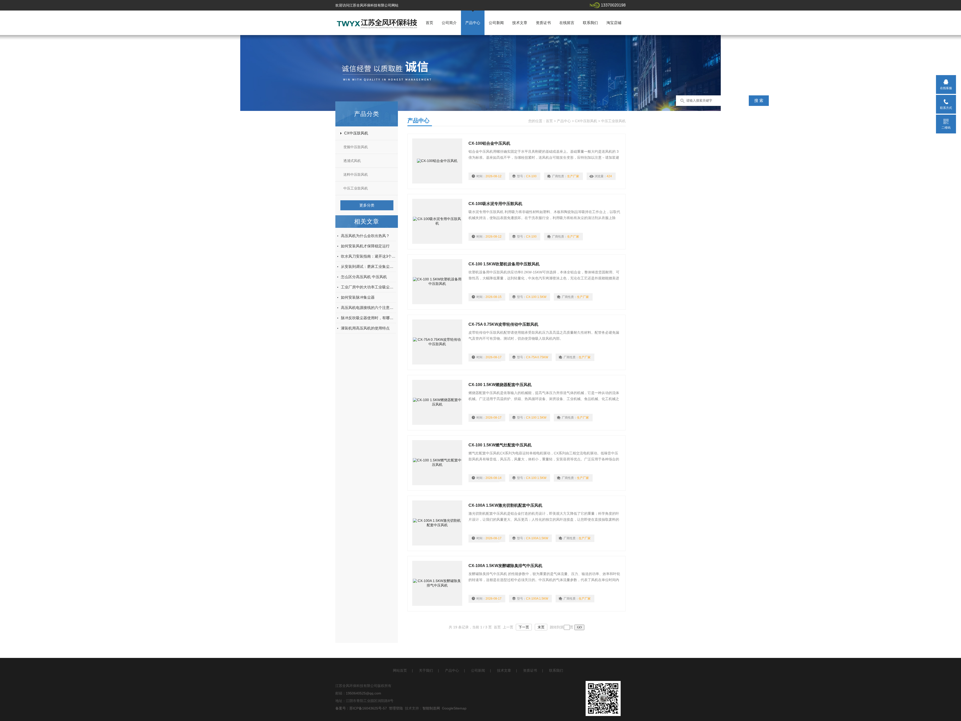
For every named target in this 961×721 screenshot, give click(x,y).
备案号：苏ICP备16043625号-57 (361, 708)
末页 (541, 627)
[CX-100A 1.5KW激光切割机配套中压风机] (437, 523)
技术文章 (519, 23)
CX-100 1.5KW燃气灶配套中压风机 (500, 445)
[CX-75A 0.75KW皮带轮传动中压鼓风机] (437, 342)
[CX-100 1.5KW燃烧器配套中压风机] (437, 402)
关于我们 (426, 670)
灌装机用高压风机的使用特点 (365, 328)
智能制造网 (431, 708)
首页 (429, 23)
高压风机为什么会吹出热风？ (365, 236)
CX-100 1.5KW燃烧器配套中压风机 (500, 385)
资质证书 (543, 23)
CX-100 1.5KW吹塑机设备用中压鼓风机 (504, 264)
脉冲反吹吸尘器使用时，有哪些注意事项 (368, 318)
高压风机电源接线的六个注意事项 (368, 307)
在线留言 (566, 23)
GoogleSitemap (454, 708)
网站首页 (400, 670)
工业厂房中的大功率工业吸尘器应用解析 (368, 287)
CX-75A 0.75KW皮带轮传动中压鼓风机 (503, 324)
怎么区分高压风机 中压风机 (364, 277)
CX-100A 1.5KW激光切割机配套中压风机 (505, 505)
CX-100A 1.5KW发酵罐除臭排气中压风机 (505, 566)
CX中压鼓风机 (356, 133)
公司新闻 (496, 23)
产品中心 (472, 23)
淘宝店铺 (613, 23)
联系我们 (590, 23)
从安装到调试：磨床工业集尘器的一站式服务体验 (368, 266)
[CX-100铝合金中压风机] (437, 161)
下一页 (524, 627)
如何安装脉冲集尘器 (358, 297)
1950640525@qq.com (363, 693)
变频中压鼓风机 (355, 147)
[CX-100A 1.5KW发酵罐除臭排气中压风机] (437, 583)
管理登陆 (396, 708)
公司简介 (449, 23)
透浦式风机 (352, 161)
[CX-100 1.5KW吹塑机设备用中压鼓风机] (437, 281)
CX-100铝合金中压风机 (489, 143)
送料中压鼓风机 (355, 174)
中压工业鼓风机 (355, 188)
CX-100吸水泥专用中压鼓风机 (495, 204)
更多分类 (366, 205)
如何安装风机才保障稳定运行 (365, 246)
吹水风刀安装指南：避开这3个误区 (368, 256)
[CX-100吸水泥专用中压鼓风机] (437, 221)
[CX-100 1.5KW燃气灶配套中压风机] (437, 462)
